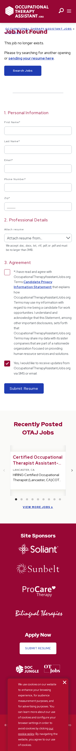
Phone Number (15, 179)
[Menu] (69, 11)
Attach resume (14, 229)
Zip (7, 198)
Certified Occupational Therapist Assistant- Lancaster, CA (37, 463)
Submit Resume (38, 648)
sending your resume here (31, 58)
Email (8, 160)
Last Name (12, 141)
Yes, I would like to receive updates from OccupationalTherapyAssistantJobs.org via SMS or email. (42, 368)
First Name (12, 122)
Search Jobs (23, 70)
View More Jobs (36, 507)
